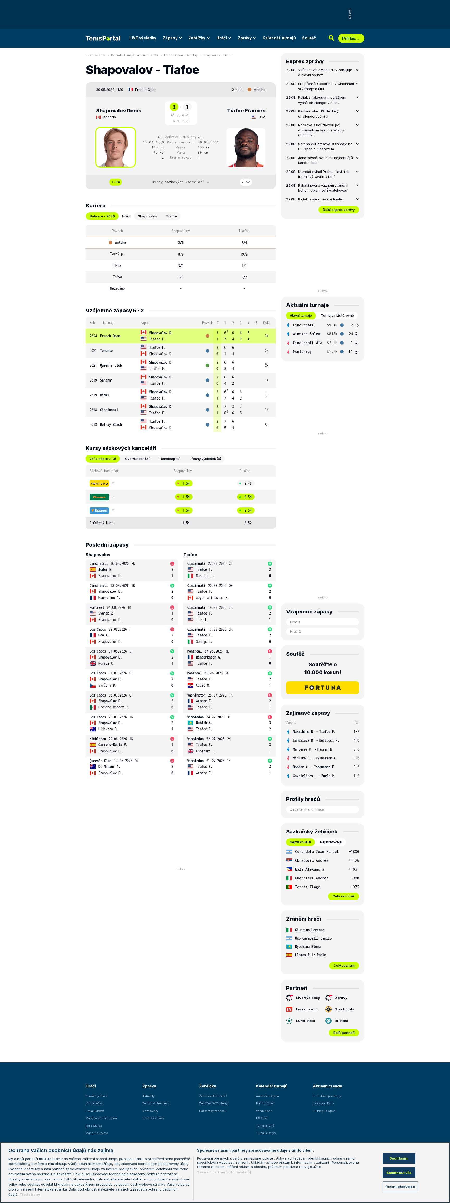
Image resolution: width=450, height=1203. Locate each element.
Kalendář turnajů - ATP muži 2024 (134, 55)
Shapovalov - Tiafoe (217, 55)
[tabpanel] (181, 259)
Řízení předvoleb (400, 1187)
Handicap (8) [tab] (170, 459)
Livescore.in (307, 1009)
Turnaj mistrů (265, 1126)
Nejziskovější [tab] (300, 842)
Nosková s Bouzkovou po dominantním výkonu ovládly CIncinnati (321, 130)
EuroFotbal (305, 1020)
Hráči (221, 38)
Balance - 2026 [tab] (102, 216)
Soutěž (309, 38)
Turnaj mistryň (266, 1133)
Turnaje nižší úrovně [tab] (337, 315)
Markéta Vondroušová (101, 1118)
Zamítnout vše (399, 1172)
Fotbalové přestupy (327, 1096)
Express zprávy (153, 1118)
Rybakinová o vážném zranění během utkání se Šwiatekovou (322, 188)
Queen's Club (111, 365)
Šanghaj (106, 380)
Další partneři (344, 1032)
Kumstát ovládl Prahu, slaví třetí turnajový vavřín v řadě (323, 174)
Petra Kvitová (95, 1111)
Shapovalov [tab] (147, 216)
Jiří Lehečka (94, 1103)
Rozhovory (150, 1111)
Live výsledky (308, 998)
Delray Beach (111, 424)
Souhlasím (399, 1158)
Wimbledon (264, 1111)
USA (262, 117)
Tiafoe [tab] (171, 216)
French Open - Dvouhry (181, 55)
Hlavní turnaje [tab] (301, 315)
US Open (262, 1118)
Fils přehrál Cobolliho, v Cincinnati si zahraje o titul (326, 86)
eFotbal (341, 1020)
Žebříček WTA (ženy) (213, 1103)
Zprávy (245, 38)
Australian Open (267, 1096)
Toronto (106, 350)
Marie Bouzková (97, 1133)
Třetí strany (30, 1194)
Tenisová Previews (155, 1103)
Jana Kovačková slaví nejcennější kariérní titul (325, 160)
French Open (146, 89)
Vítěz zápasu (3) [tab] (102, 459)
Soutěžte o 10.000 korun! (322, 668)
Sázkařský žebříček (212, 1111)
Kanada (109, 117)
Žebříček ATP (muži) (213, 1096)
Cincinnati (109, 410)
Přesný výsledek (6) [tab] (205, 459)
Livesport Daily (323, 1103)
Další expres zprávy (339, 209)
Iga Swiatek (94, 1126)
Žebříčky (197, 38)
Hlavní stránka (95, 55)
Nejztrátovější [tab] (331, 842)
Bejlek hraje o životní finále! (320, 199)
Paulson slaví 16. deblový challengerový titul (318, 113)
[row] (181, 336)
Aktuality (148, 1096)
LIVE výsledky (143, 38)
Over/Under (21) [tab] (138, 459)
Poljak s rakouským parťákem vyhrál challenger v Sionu (322, 100)
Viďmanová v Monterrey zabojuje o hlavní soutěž (325, 72)
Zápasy (170, 38)
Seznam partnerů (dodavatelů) (224, 1172)
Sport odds (344, 1009)
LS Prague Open (324, 1111)
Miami (104, 395)
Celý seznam (344, 965)
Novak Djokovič (97, 1096)
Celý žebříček (344, 896)
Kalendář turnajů (279, 38)
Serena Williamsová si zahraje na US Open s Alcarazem (325, 146)
